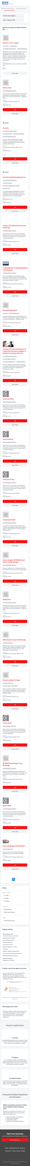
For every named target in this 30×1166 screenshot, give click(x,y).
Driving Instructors (8, 942)
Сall (15, 109)
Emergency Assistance (9, 960)
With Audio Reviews (9, 912)
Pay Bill (23, 1151)
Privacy (18, 1151)
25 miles (6, 895)
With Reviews (8, 909)
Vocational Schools (8, 944)
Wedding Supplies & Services (10, 955)
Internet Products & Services (10, 936)
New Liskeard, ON (21, 8)
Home (6, 1148)
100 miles (6, 901)
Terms (14, 1151)
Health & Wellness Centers (10, 947)
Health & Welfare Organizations (11, 951)
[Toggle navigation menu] (28, 3)
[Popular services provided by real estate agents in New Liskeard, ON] (15, 988)
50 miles (6, 898)
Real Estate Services (9, 920)
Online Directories (14, 1148)
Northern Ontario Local (8, 8)
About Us (22, 1148)
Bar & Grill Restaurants (9, 940)
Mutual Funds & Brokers (9, 938)
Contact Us (8, 1151)
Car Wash (5, 949)
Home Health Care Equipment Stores (12, 953)
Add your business (15, 1140)
